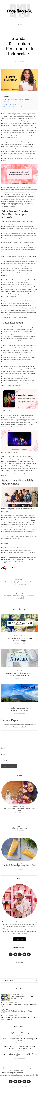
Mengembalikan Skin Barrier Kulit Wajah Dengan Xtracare (19, 674)
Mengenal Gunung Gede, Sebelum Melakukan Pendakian (19, 709)
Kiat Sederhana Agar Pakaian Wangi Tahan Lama (19, 809)
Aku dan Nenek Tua (19, 828)
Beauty (22, 30)
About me (19, 939)
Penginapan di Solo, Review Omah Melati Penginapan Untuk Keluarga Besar (19, 1047)
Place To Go (18, 705)
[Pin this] (15, 567)
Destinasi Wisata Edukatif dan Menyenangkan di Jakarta (19, 1005)
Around (16, 30)
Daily (19, 826)
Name (3, 748)
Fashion (22, 635)
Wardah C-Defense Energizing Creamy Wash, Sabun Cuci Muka (19, 866)
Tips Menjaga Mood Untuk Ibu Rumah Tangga (19, 639)
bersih (33, 520)
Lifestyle (23, 806)
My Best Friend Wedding (19, 1033)
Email (3, 754)
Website (4, 760)
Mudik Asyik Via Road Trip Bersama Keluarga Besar (17, 1012)
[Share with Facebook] (11, 567)
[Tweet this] (13, 567)
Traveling (27, 705)
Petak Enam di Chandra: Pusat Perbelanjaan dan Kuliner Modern (19, 1018)
